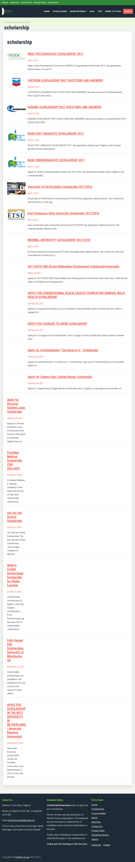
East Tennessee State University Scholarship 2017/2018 (63, 213)
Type (100, 11)
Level (92, 11)
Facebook (96, 845)
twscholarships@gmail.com (21, 820)
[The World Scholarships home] (9, 11)
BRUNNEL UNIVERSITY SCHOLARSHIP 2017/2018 (59, 240)
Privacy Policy (40, 2)
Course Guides (59, 11)
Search (128, 11)
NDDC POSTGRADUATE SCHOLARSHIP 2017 (55, 54)
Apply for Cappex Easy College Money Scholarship (60, 377)
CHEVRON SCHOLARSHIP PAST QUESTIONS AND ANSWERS (65, 80)
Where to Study (113, 11)
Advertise (14, 2)
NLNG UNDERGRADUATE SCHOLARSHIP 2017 (56, 160)
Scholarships (97, 808)
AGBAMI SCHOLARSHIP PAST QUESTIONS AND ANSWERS (64, 107)
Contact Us (26, 2)
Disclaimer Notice (100, 834)
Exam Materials (78, 11)
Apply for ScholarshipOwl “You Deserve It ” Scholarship (63, 350)
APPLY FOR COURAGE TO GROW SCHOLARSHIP (57, 323)
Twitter (106, 845)
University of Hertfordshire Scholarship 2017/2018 (60, 187)
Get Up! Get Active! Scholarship (14, 517)
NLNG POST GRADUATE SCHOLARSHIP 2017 (56, 133)
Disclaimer (53, 2)
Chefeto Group (22, 857)
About (5, 2)
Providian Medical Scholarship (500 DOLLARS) (14, 460)
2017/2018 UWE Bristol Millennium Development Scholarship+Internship (73, 266)
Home (46, 11)
